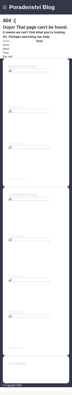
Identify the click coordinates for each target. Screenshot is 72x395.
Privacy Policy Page (19, 375)
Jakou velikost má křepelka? (29, 175)
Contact (12, 367)
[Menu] (4, 8)
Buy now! (8, 56)
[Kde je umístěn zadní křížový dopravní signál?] (28, 240)
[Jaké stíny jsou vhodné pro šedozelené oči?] (28, 71)
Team (6, 52)
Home (6, 44)
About (6, 48)
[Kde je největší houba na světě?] (28, 316)
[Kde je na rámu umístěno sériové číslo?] (28, 199)
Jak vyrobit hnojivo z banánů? (30, 139)
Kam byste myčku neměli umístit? (33, 308)
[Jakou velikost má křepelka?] (28, 148)
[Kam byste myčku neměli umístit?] (28, 280)
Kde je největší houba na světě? (31, 344)
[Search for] (67, 8)
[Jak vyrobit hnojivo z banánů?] (28, 112)
